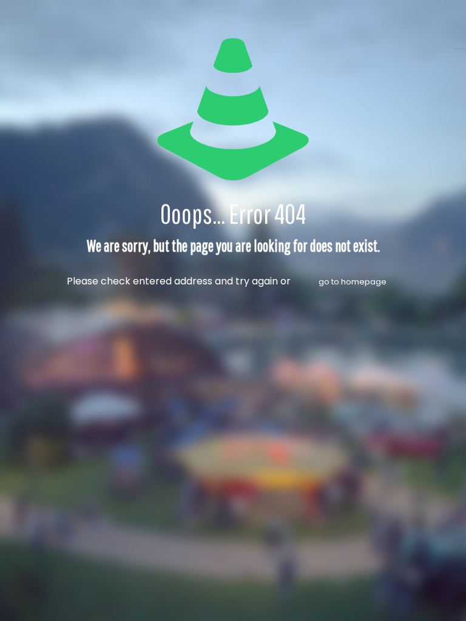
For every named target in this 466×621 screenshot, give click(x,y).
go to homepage (353, 281)
